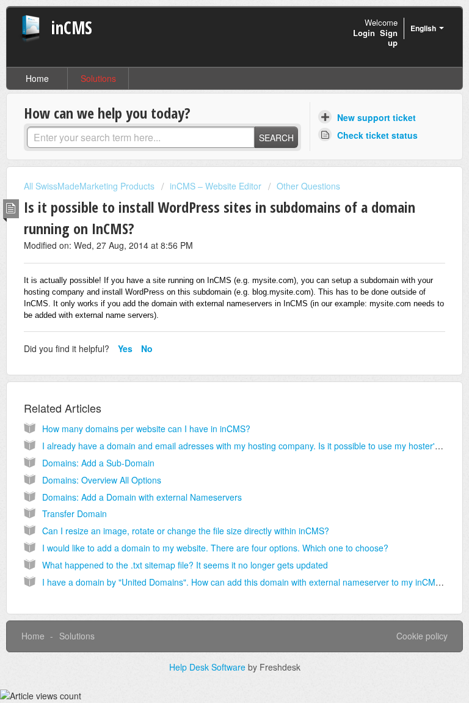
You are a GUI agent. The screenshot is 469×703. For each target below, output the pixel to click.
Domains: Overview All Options (101, 480)
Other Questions (308, 186)
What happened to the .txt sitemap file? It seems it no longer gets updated (185, 565)
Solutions (98, 78)
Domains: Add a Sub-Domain (98, 463)
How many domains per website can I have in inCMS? (146, 428)
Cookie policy (422, 636)
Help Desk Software (208, 667)
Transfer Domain (74, 513)
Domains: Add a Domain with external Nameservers (142, 497)
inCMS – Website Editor (215, 186)
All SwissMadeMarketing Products (89, 186)
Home (37, 78)
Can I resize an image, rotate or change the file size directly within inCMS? (185, 530)
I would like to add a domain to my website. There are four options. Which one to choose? (215, 548)
